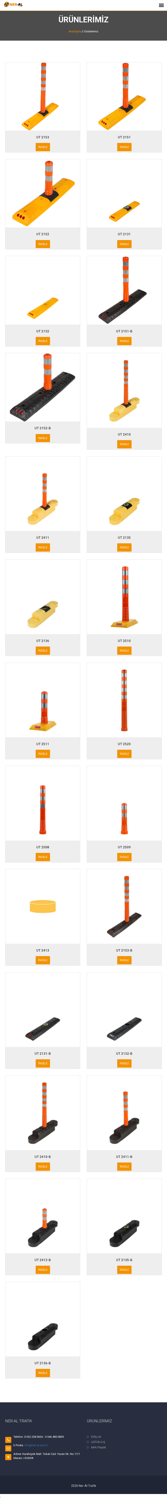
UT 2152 (42, 234)
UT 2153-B (124, 950)
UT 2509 (124, 847)
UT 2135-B (124, 1260)
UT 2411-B (124, 1157)
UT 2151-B (124, 331)
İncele (42, 147)
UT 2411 (42, 538)
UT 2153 (42, 137)
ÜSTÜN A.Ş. (98, 1442)
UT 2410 (124, 434)
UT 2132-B (124, 1054)
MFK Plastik (98, 1447)
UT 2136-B (43, 1363)
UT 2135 (124, 538)
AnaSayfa (75, 31)
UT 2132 (42, 331)
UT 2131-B (43, 1054)
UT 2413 (42, 950)
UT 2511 (42, 744)
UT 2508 (42, 847)
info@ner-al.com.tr (36, 1445)
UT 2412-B (43, 1260)
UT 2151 (124, 137)
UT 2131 (124, 234)
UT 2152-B (43, 428)
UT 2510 (124, 641)
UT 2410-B (43, 1157)
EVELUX (96, 1436)
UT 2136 (42, 641)
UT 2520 (124, 744)
